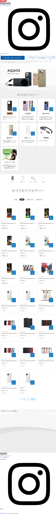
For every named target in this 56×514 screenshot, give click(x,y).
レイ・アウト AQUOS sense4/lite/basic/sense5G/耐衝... (9, 333)
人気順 (15, 199)
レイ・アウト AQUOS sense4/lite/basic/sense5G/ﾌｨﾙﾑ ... (9, 251)
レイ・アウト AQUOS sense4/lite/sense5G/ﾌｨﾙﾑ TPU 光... (8, 223)
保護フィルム (5, 228)
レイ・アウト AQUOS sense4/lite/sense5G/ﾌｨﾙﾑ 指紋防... (27, 251)
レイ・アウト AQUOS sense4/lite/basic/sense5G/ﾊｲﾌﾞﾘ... (9, 388)
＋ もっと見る (28, 399)
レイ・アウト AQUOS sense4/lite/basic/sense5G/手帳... (28, 361)
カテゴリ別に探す (41, 57)
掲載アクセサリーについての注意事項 (9, 411)
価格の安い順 (39, 199)
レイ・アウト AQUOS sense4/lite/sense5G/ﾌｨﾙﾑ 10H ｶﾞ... (27, 223)
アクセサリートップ (32, 58)
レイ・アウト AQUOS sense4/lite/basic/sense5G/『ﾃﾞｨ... (28, 278)
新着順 (22, 199)
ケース (22, 283)
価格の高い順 (30, 199)
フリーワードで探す (51, 58)
